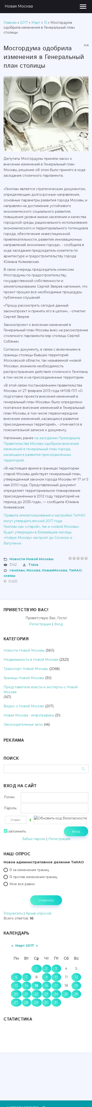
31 (56, 1002)
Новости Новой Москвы (31, 559)
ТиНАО (75, 570)
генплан (17, 570)
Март (35, 22)
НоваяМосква (54, 570)
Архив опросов (38, 913)
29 (36, 1002)
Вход (58, 624)
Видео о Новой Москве (24, 706)
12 (76, 977)
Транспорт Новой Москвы (26, 669)
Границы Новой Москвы (24, 678)
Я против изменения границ (33, 877)
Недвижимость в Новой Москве (31, 659)
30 (46, 1002)
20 (16, 994)
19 (76, 985)
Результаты (13, 913)
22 (36, 994)
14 (26, 985)
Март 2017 (24, 945)
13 (16, 985)
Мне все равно (22, 884)
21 (26, 994)
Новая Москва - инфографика (29, 715)
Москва (33, 570)
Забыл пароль (33, 839)
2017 (24, 22)
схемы (9, 576)
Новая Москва (19, 6)
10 (56, 977)
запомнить (17, 831)
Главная (10, 22)
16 (46, 985)
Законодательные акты (23, 724)
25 (66, 994)
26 (76, 994)
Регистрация (40, 624)
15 (45, 22)
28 (26, 1002)
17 (56, 985)
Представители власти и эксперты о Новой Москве (41, 689)
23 (46, 994)
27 (16, 1002)
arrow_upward (81, 1096)
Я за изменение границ (29, 870)
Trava (33, 565)
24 (56, 994)
